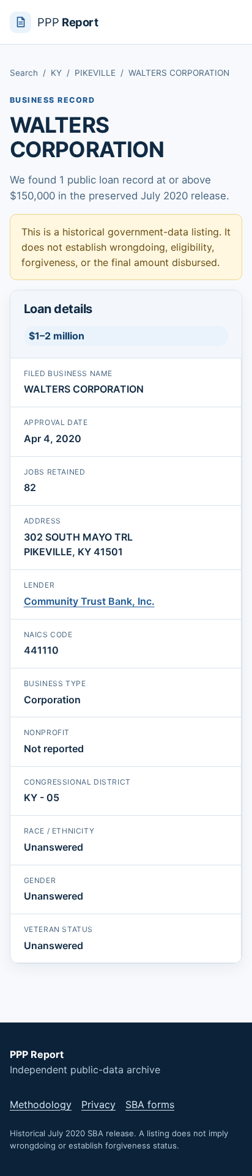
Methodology (41, 1104)
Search (24, 73)
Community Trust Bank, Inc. (89, 601)
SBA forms (149, 1104)
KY (56, 73)
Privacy (98, 1104)
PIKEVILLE (95, 73)
